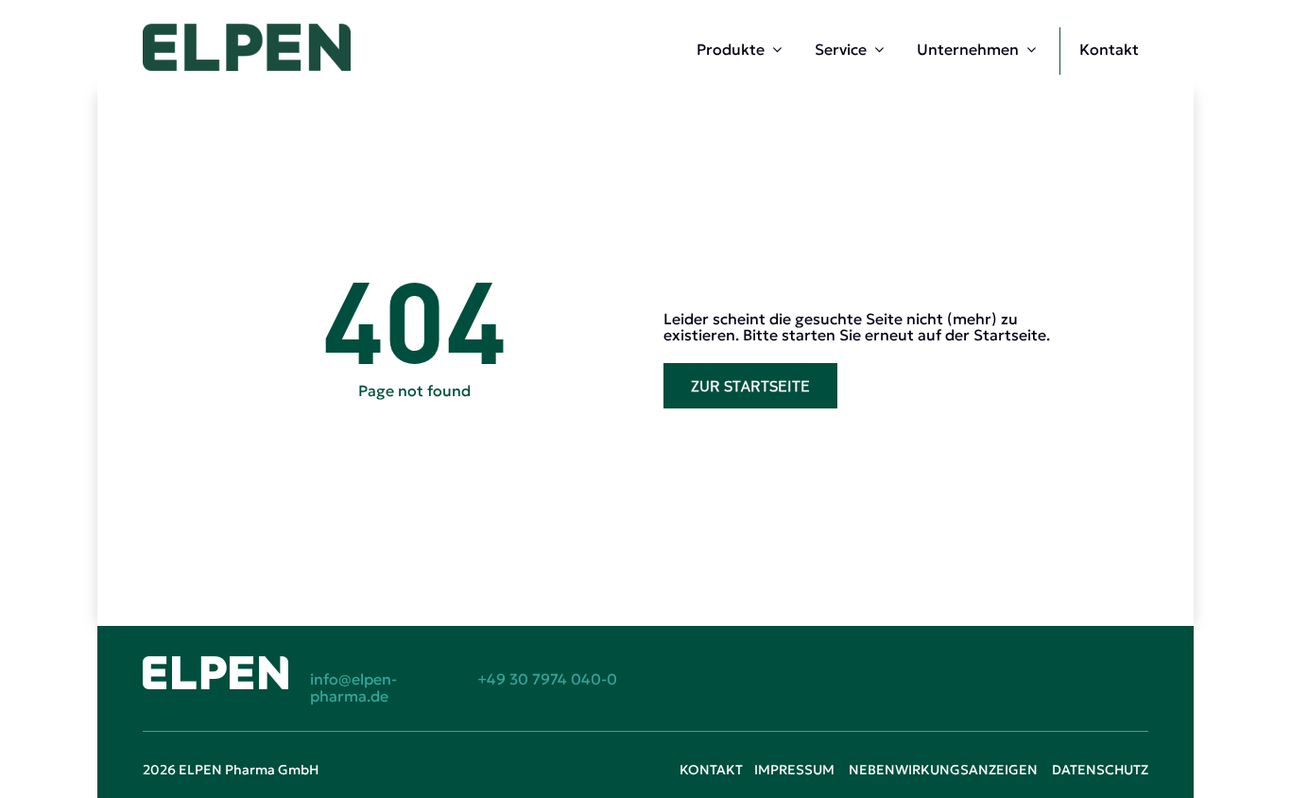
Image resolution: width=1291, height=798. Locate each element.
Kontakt (711, 769)
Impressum (794, 769)
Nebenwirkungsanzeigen (943, 769)
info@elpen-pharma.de (353, 687)
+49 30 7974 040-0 (547, 678)
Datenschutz (1100, 769)
